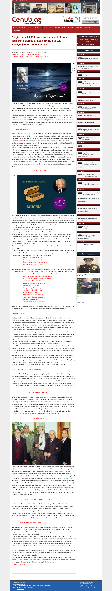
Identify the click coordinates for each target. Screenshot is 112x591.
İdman (64, 27)
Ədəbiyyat (79, 27)
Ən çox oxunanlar (89, 254)
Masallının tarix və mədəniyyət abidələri (89, 41)
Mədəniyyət (37, 27)
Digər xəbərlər (88, 245)
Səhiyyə (57, 27)
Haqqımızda (16, 31)
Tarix (45, 27)
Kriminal (70, 27)
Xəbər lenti (89, 50)
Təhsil (51, 27)
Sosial (15, 27)
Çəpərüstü (87, 27)
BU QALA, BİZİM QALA (88, 45)
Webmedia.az (20, 589)
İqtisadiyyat (22, 27)
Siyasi (30, 27)
